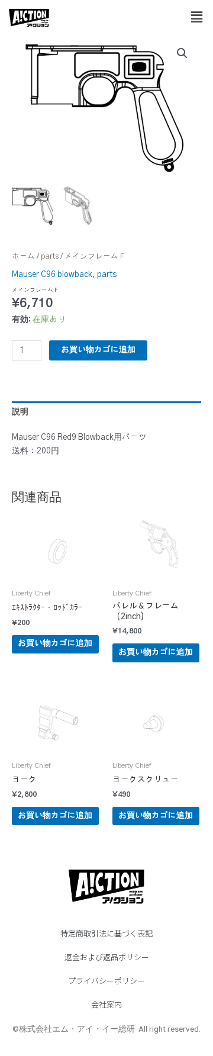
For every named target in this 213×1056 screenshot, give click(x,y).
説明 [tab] (20, 412)
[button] (197, 17)
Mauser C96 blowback (52, 275)
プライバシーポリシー (106, 980)
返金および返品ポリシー (106, 956)
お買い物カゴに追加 (98, 350)
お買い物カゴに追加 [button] (55, 643)
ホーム (23, 256)
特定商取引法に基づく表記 (106, 933)
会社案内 (106, 1004)
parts (50, 256)
